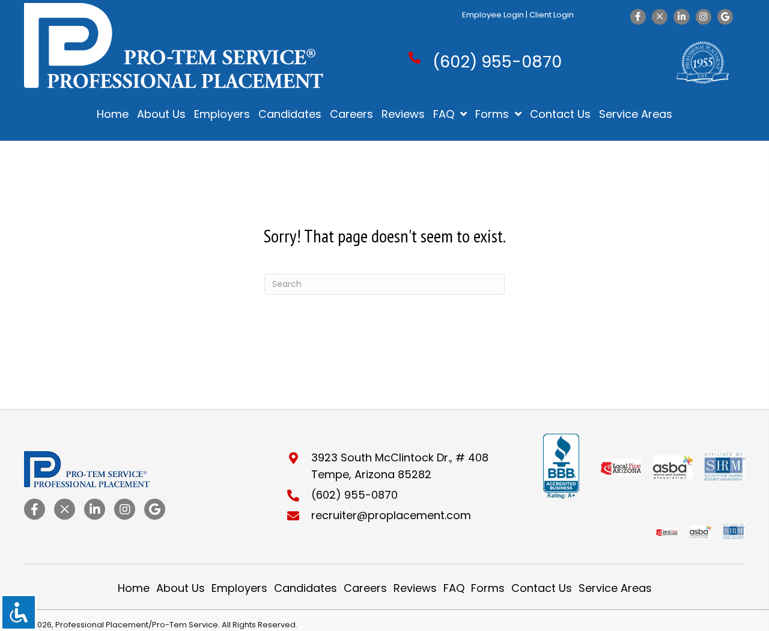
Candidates (305, 588)
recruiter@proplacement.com (391, 515)
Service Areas (615, 588)
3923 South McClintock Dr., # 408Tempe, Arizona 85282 (399, 466)
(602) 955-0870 (497, 62)
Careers (365, 588)
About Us (180, 588)
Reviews (415, 588)
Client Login (551, 14)
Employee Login (493, 14)
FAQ (453, 588)
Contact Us (541, 588)
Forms (488, 588)
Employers (239, 588)
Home (134, 588)
